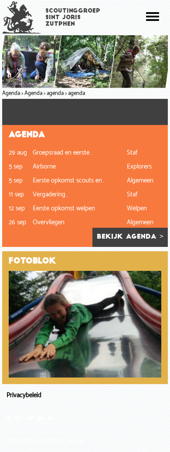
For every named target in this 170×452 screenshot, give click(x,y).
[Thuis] (21, 17)
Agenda (11, 93)
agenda (55, 93)
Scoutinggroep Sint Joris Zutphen (72, 17)
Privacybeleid (24, 395)
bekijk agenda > (130, 237)
